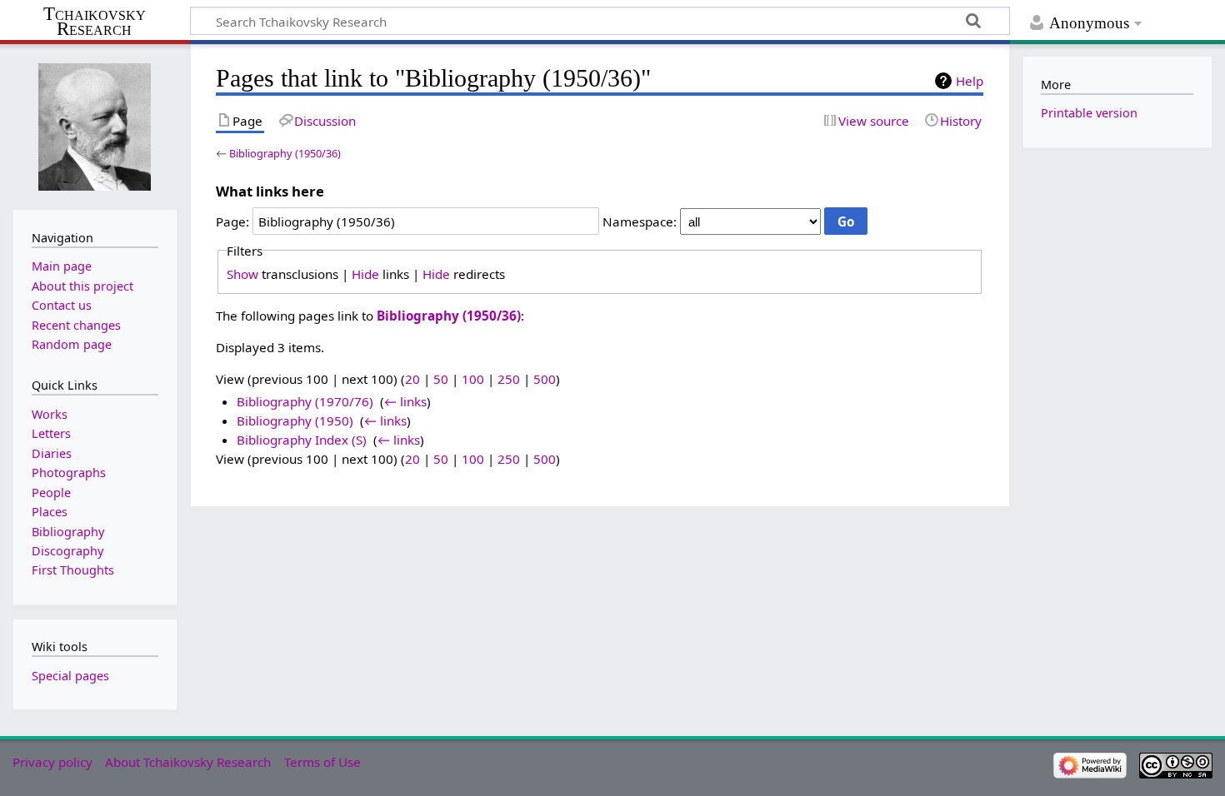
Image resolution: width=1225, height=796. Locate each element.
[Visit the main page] (95, 125)
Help (969, 80)
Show (242, 274)
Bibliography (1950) (295, 420)
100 (473, 379)
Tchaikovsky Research (94, 22)
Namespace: (639, 221)
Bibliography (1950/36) (285, 153)
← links (405, 401)
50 (440, 379)
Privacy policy (52, 762)
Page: (232, 221)
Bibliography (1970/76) (305, 401)
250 (509, 379)
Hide (365, 274)
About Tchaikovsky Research (188, 762)
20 (412, 379)
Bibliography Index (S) (302, 439)
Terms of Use (322, 762)
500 (544, 379)
